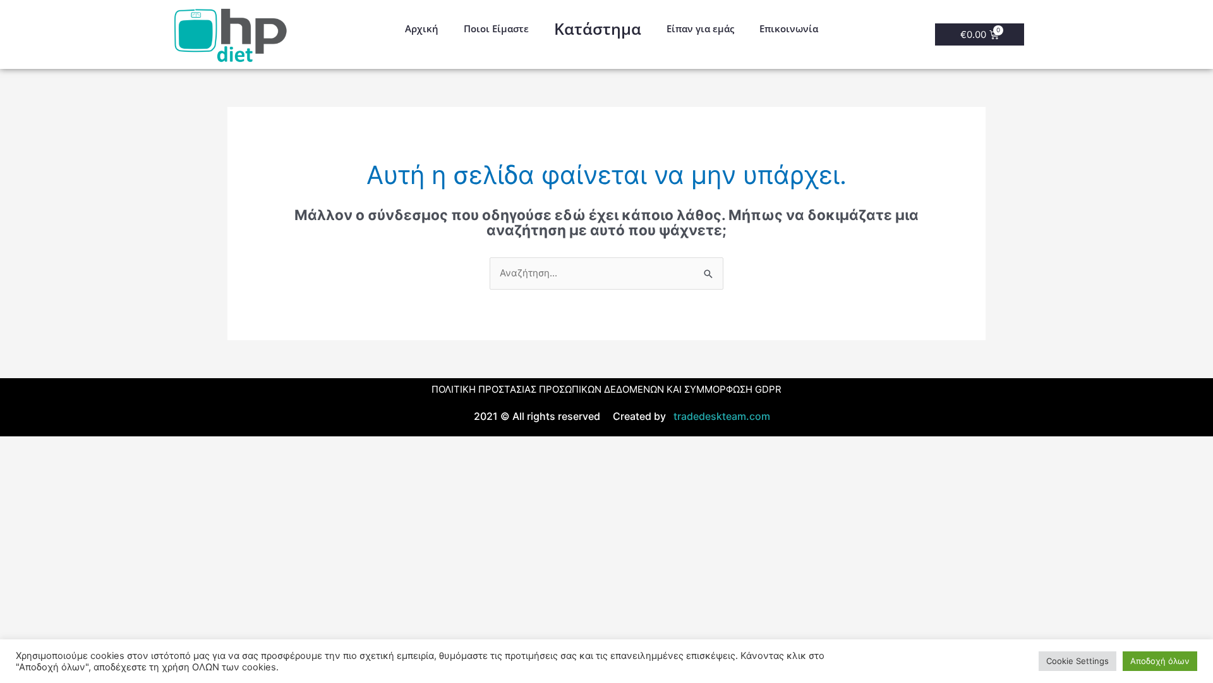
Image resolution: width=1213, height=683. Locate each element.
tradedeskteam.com (719, 416)
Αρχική (421, 28)
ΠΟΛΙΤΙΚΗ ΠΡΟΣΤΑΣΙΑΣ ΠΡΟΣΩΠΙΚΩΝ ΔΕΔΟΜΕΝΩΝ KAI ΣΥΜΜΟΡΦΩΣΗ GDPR (606, 389)
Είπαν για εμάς (700, 28)
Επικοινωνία (788, 28)
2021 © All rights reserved (537, 416)
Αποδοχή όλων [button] (1160, 661)
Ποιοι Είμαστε (496, 28)
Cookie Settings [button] (1077, 661)
